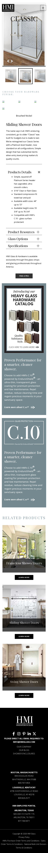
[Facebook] (14, 734)
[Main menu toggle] (43, 8)
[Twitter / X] (34, 734)
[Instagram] (19, 734)
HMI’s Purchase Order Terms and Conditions (21, 840)
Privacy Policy (24, 837)
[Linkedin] (29, 734)
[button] (11, 61)
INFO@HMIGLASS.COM (24, 741)
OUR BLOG (24, 750)
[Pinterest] (24, 734)
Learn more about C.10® (16, 407)
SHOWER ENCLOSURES (24, 753)
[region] (24, 44)
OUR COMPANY (24, 746)
